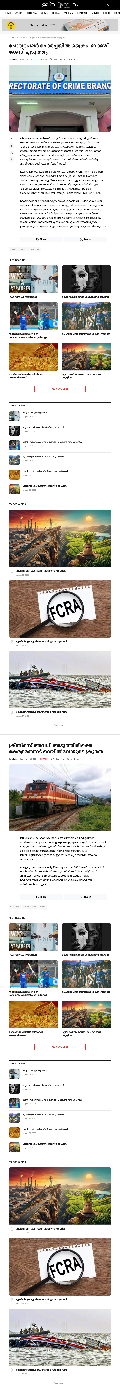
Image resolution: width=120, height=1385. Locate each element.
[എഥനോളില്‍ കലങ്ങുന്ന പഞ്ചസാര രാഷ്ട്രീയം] (86, 357)
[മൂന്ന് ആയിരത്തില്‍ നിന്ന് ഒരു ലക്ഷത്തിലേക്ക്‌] (33, 357)
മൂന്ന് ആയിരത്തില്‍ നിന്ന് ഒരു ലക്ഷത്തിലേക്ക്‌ (26, 376)
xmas (43, 907)
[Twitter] (11, 152)
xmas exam (34, 249)
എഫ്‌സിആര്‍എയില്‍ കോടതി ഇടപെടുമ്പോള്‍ (41, 641)
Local (44, 13)
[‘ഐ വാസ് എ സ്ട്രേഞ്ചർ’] (33, 279)
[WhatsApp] (11, 159)
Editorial (32, 13)
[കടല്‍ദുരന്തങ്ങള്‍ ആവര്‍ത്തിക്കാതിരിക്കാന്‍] (60, 679)
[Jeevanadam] (60, 5)
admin (14, 59)
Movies (95, 13)
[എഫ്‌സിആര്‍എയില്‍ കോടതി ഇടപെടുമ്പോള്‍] (60, 609)
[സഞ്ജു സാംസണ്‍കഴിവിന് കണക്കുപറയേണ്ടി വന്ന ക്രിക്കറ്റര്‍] (33, 316)
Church (44, 759)
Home (8, 13)
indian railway (29, 907)
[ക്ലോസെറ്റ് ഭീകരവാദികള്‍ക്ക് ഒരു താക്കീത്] (86, 279)
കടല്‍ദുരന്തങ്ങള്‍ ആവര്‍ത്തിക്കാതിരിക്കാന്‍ (41, 712)
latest (19, 13)
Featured (82, 13)
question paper (17, 249)
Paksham (68, 13)
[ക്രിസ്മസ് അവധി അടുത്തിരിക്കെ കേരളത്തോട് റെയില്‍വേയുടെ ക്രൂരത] (60, 797)
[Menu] (12, 4)
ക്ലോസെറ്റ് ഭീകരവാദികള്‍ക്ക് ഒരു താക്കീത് (85, 297)
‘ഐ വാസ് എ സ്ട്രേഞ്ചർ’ (23, 297)
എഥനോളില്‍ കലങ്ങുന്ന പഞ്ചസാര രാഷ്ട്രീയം (82, 376)
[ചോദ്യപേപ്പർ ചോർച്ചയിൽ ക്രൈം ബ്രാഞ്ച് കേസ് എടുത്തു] (60, 98)
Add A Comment (60, 389)
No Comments (58, 59)
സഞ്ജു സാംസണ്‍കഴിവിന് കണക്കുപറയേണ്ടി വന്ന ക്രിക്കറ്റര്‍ (28, 336)
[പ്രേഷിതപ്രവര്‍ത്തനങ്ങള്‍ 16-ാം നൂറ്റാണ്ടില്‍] (86, 316)
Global (56, 13)
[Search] (108, 4)
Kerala (43, 59)
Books (106, 13)
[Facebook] (11, 146)
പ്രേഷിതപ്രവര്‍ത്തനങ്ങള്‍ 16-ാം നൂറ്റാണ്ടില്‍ (86, 334)
